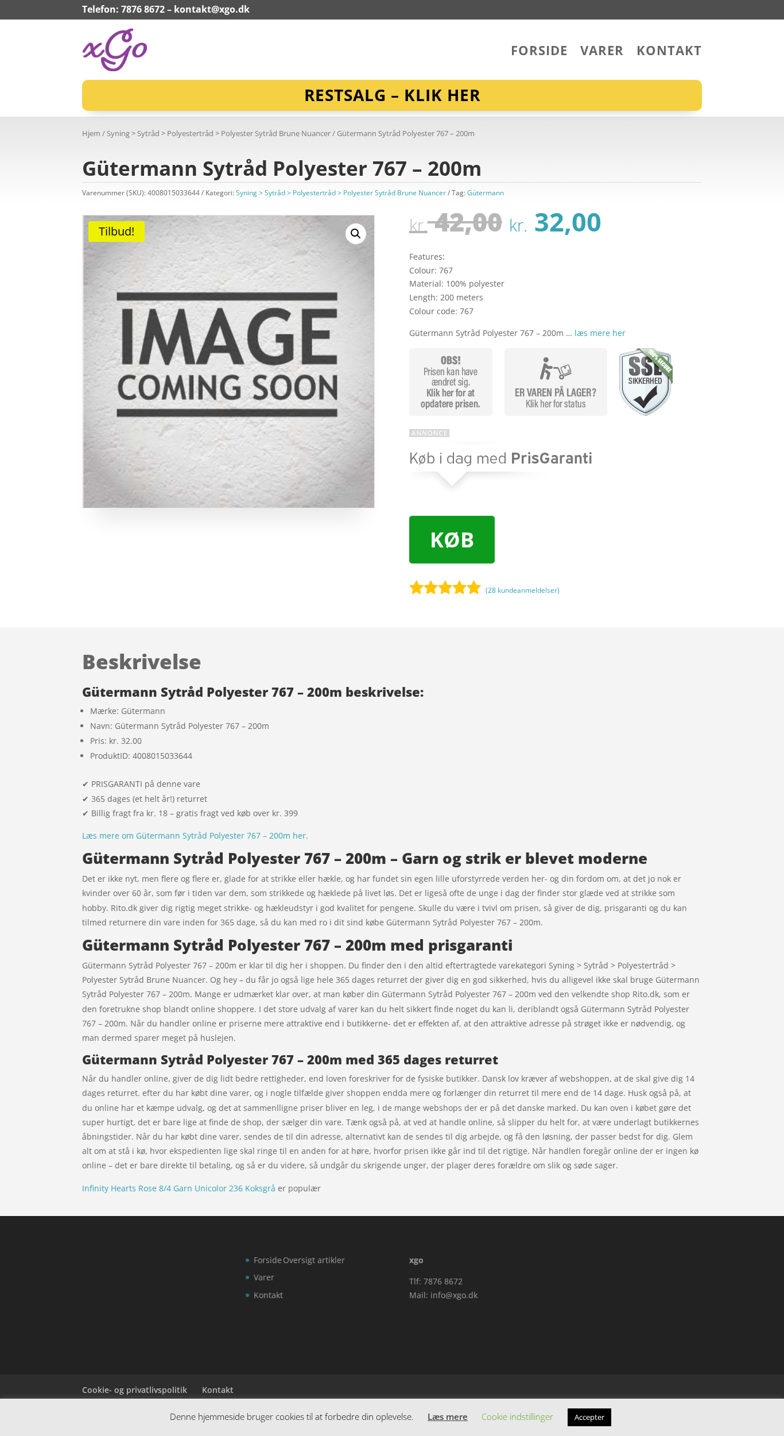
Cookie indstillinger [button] (517, 1416)
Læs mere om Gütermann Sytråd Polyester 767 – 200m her (194, 835)
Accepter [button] (589, 1417)
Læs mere (448, 1416)
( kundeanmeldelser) (523, 590)
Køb (452, 540)
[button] (356, 233)
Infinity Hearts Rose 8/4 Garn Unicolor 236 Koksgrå (178, 1188)
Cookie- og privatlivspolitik (134, 1389)
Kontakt (669, 52)
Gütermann (485, 193)
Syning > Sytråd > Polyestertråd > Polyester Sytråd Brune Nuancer (219, 133)
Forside (539, 52)
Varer (602, 52)
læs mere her (600, 332)
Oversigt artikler (314, 1259)
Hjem (91, 133)
